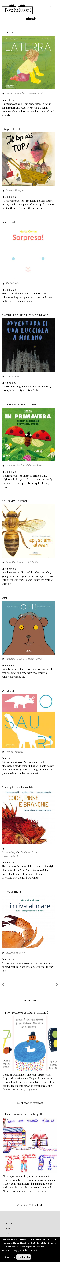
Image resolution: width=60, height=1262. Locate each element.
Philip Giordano (33, 465)
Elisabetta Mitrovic (15, 952)
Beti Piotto (32, 562)
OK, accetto (9, 1257)
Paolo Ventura (13, 376)
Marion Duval (35, 93)
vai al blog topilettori (30, 1204)
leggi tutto (32, 1089)
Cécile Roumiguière (15, 93)
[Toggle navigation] (54, 9)
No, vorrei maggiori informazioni (19, 1250)
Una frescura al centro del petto (24, 1114)
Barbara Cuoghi (10, 852)
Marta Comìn (12, 283)
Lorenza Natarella (10, 855)
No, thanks (24, 1257)
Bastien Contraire (14, 751)
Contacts (8, 1224)
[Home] (17, 9)
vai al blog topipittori (30, 1103)
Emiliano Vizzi (28, 852)
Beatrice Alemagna (15, 190)
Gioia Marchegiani (15, 562)
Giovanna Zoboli (14, 465)
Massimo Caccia (33, 658)
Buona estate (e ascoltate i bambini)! (26, 1012)
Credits (7, 1229)
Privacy (7, 1234)
